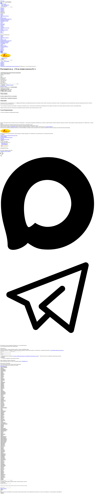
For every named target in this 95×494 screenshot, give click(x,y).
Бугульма (2, 419)
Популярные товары (4, 42)
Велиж (2, 427)
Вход (2, 489)
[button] (47, 153)
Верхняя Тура (3, 442)
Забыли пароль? (3, 488)
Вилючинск (3, 450)
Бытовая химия (3, 39)
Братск (2, 415)
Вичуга (2, 452)
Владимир (2, 456)
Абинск (2, 375)
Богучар (2, 398)
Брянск (2, 418)
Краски (1, 35)
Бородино (2, 414)
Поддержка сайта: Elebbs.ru (5, 151)
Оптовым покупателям (4, 27)
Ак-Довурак (3, 382)
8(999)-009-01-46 (4, 143)
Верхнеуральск (3, 436)
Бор (1, 408)
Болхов (2, 406)
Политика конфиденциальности (6, 137)
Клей (1, 38)
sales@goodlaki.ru (49, 126)
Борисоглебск (3, 411)
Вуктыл (2, 478)
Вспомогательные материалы (5, 40)
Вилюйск (2, 449)
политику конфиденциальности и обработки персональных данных (26, 356)
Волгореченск (3, 459)
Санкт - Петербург (4, 367)
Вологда (2, 463)
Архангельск (3, 393)
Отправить (2, 357)
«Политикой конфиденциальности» (57, 350)
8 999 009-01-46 (4, 5)
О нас (1, 22)
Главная (1, 21)
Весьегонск (3, 445)
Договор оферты (3, 136)
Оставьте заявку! (14, 87)
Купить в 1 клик (3, 86)
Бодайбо (2, 399)
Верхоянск (2, 444)
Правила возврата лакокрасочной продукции (8, 135)
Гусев (2, 421)
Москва (2, 368)
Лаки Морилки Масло (4, 37)
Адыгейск (2, 378)
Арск (1, 389)
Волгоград (2, 457)
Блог (1, 31)
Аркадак (2, 384)
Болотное (2, 404)
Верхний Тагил (3, 437)
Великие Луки (3, 428)
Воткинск (2, 475)
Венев (2, 433)
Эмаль (1, 36)
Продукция (2, 23)
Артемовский (3, 392)
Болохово (2, 405)
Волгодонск (3, 458)
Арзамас (2, 383)
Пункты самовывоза (4, 29)
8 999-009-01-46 (25, 361)
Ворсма (2, 473)
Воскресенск (3, 474)
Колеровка (2, 24)
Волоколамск (3, 465)
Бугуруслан (3, 420)
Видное (2, 448)
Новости (2, 50)
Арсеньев (2, 388)
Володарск (3, 464)
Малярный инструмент (4, 41)
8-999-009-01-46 (14, 126)
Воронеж (2, 472)
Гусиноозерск (3, 422)
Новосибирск (3, 369)
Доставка (2, 26)
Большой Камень (4, 407)
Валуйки (2, 426)
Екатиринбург (3, 370)
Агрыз (2, 377)
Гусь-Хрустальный (4, 423)
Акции (1, 25)
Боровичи (2, 412)
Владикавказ (3, 455)
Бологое (2, 403)
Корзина (2, 32)
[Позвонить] (1, 156)
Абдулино (2, 374)
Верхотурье (3, 443)
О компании (2, 43)
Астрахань (2, 397)
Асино (2, 396)
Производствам (3, 45)
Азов (1, 381)
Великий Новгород (4, 429)
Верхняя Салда (3, 441)
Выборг (2, 479)
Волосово (2, 466)
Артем (2, 390)
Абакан (2, 373)
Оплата (1, 28)
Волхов (2, 467)
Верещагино (3, 434)
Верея (2, 435)
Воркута (2, 471)
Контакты (2, 30)
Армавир (2, 385)
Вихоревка (2, 451)
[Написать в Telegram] (47, 344)
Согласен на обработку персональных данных (10, 358)
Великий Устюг (3, 430)
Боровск (2, 413)
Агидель (2, 376)
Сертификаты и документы (12, 98)
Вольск (2, 470)
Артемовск (2, 391)
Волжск (2, 460)
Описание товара (4, 98)
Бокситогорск (3, 400)
